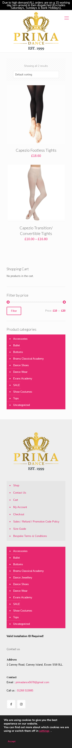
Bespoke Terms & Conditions (30, 536)
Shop (16, 485)
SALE (16, 385)
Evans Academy (22, 378)
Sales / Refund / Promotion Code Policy (36, 521)
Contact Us (19, 492)
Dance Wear (20, 371)
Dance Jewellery (22, 577)
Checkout (18, 514)
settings (44, 731)
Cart (15, 499)
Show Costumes (22, 391)
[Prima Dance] (36, 31)
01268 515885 (24, 690)
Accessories (20, 338)
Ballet (16, 345)
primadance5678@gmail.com (32, 682)
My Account (20, 507)
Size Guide (19, 528)
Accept (11, 741)
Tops (16, 398)
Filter (14, 310)
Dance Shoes (21, 365)
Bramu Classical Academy (28, 358)
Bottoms (18, 352)
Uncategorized (21, 405)
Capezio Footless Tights (36, 150)
